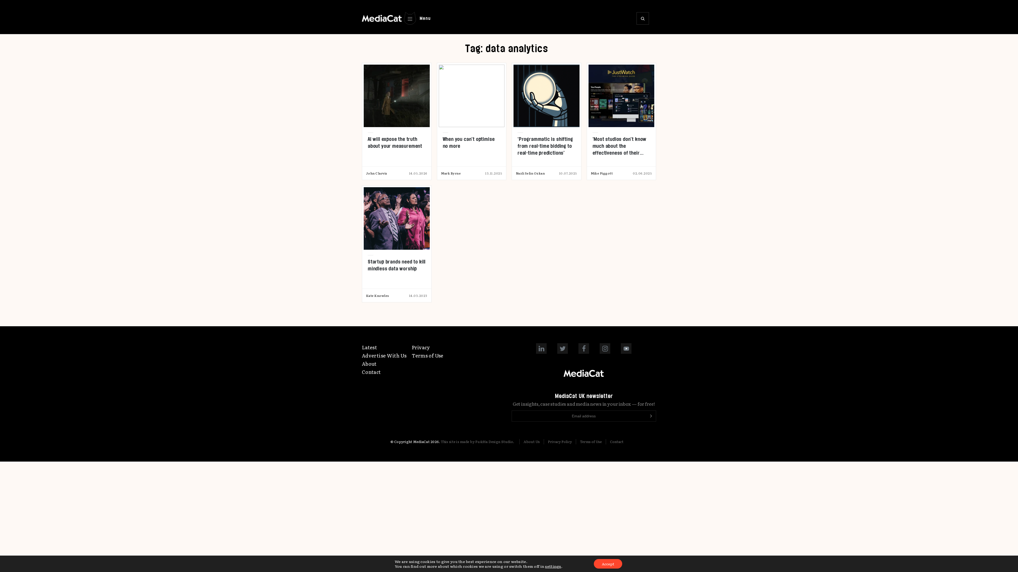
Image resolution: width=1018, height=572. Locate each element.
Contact (371, 372)
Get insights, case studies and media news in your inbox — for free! (584, 403)
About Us (532, 441)
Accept (608, 563)
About (369, 363)
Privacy (421, 347)
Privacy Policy (560, 441)
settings (553, 566)
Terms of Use (427, 355)
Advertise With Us (384, 355)
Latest (369, 347)
